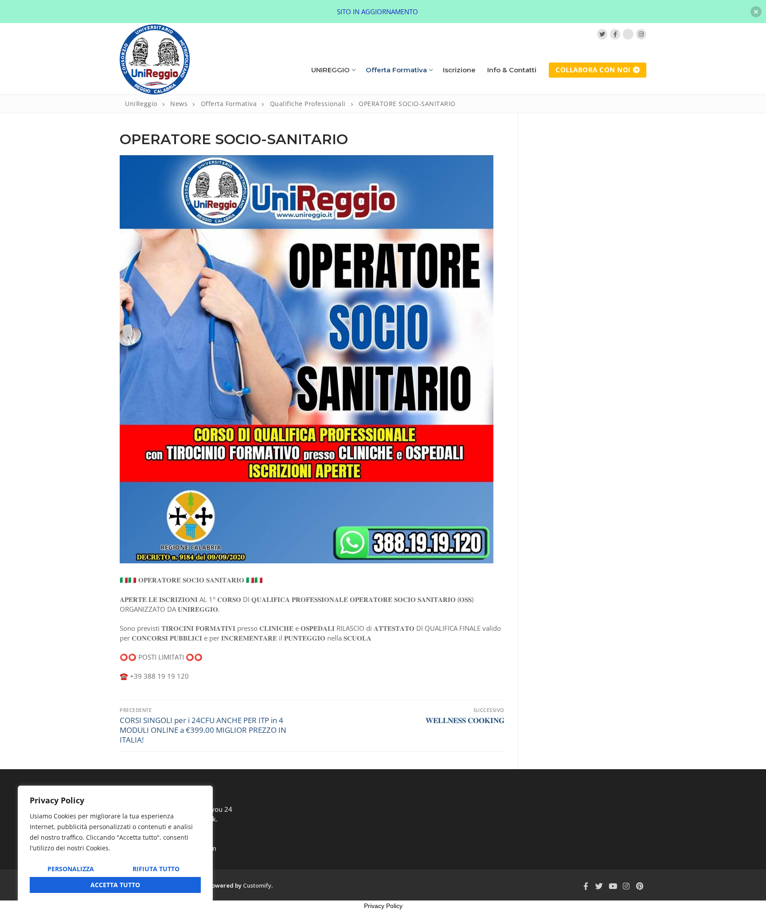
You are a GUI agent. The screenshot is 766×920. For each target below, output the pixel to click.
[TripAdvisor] (628, 34)
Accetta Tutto (115, 885)
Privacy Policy (383, 905)
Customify (257, 885)
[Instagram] (641, 34)
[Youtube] (612, 885)
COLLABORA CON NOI (593, 69)
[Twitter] (602, 34)
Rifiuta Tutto (156, 869)
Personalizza (70, 869)
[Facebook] (615, 34)
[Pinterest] (639, 885)
